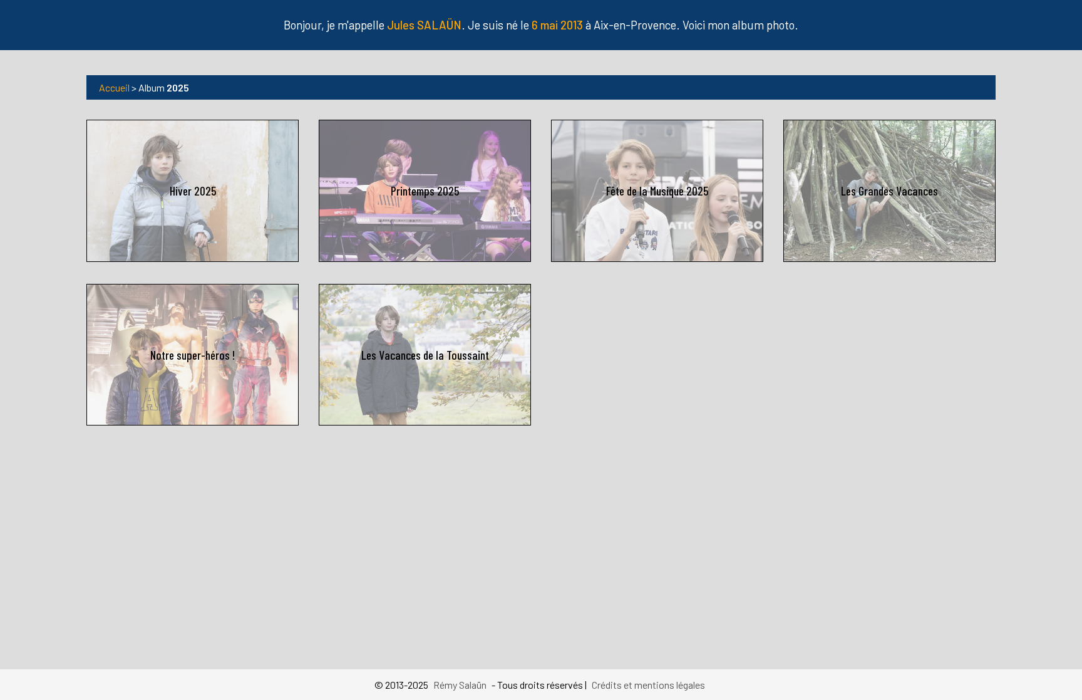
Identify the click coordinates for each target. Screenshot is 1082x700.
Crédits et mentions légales (648, 685)
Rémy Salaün (460, 685)
